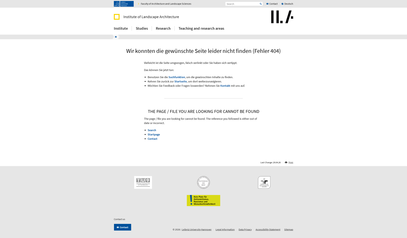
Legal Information (225, 229)
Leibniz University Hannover (197, 229)
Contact (152, 139)
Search (152, 130)
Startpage (154, 134)
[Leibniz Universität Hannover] (124, 4)
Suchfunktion (177, 77)
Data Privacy (245, 229)
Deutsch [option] (288, 3)
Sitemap (288, 229)
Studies (142, 28)
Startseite (180, 81)
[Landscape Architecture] (115, 37)
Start (261, 4)
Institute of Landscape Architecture (151, 17)
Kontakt (225, 85)
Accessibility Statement (268, 229)
